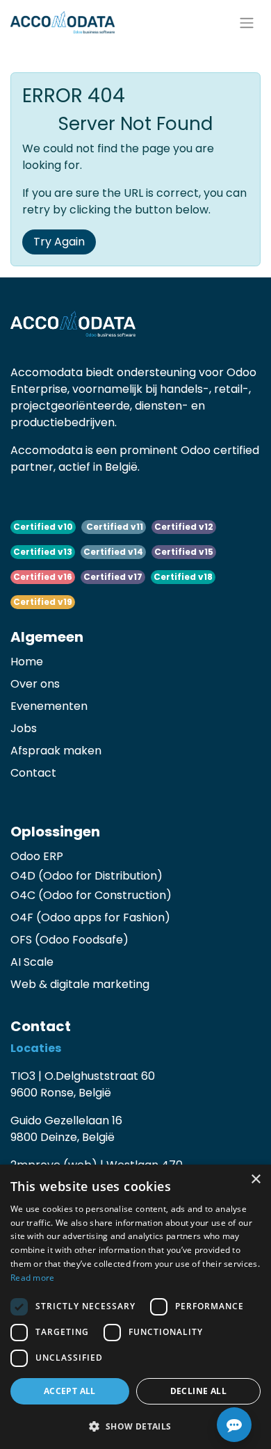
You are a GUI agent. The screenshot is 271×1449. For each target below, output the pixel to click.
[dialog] (135, 1307)
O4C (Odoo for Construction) (91, 895)
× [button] (255, 1179)
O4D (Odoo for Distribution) (86, 876)
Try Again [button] (59, 242)
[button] (135, 1426)
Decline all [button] (198, 1391)
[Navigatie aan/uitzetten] (247, 22)
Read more (32, 1278)
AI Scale (32, 962)
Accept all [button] (70, 1391)
